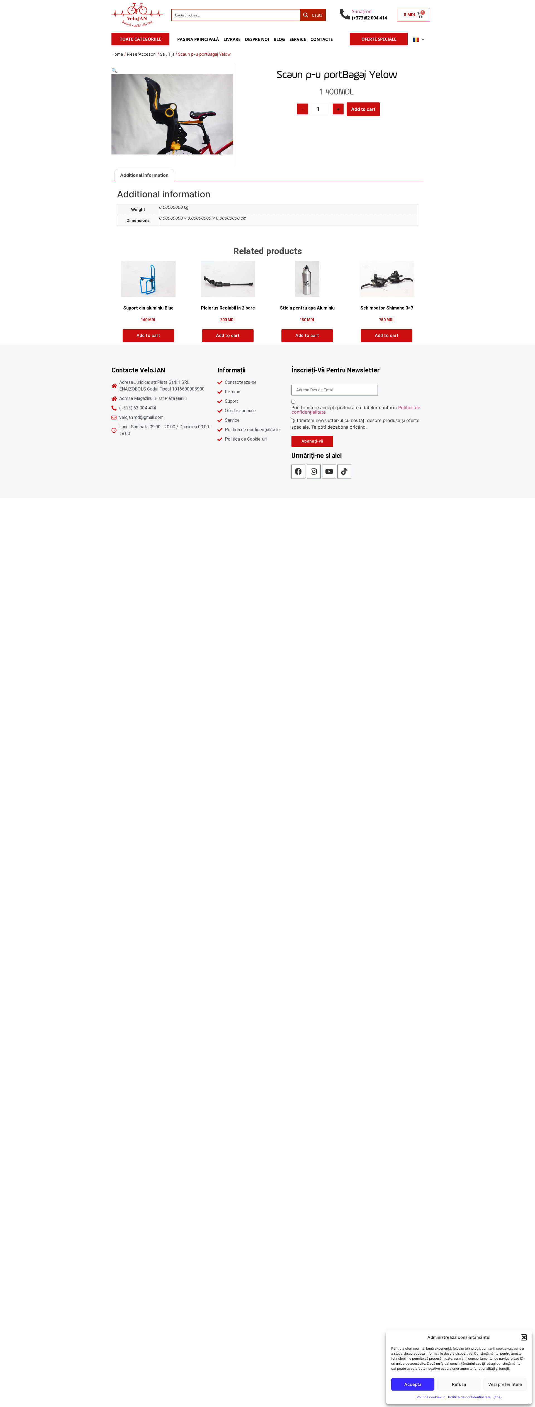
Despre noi (257, 39)
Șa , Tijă (167, 54)
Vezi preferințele (505, 1384)
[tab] (144, 175)
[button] (524, 1337)
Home (117, 54)
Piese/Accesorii (141, 54)
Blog (279, 39)
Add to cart (363, 109)
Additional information (144, 175)
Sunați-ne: (362, 11)
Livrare (231, 39)
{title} (497, 1397)
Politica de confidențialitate (469, 1397)
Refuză (459, 1384)
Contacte (321, 39)
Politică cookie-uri (431, 1397)
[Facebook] (298, 471)
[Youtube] (329, 471)
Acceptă (413, 1384)
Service (298, 39)
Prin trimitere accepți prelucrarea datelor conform (355, 409)
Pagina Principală (198, 39)
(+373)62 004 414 (369, 18)
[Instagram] (314, 471)
